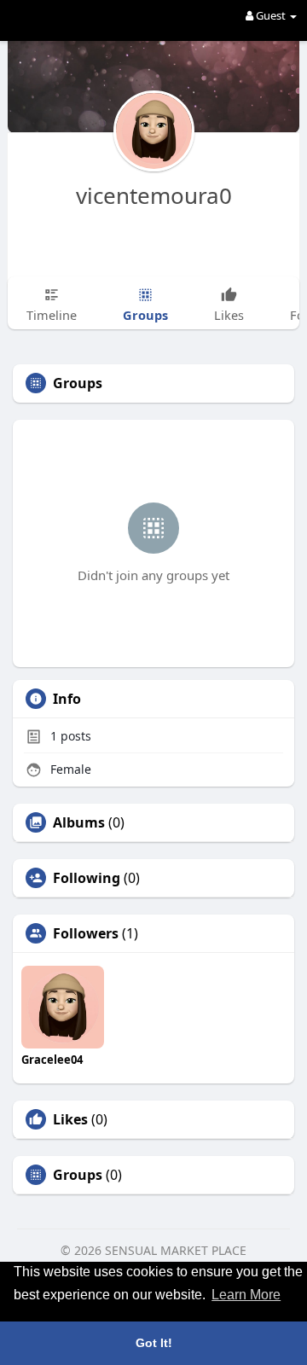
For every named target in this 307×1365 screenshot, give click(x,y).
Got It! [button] (154, 1343)
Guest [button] (270, 15)
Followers (86, 933)
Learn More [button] (246, 1294)
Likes (70, 1119)
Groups (77, 1175)
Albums (79, 822)
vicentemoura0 (154, 195)
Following (86, 878)
